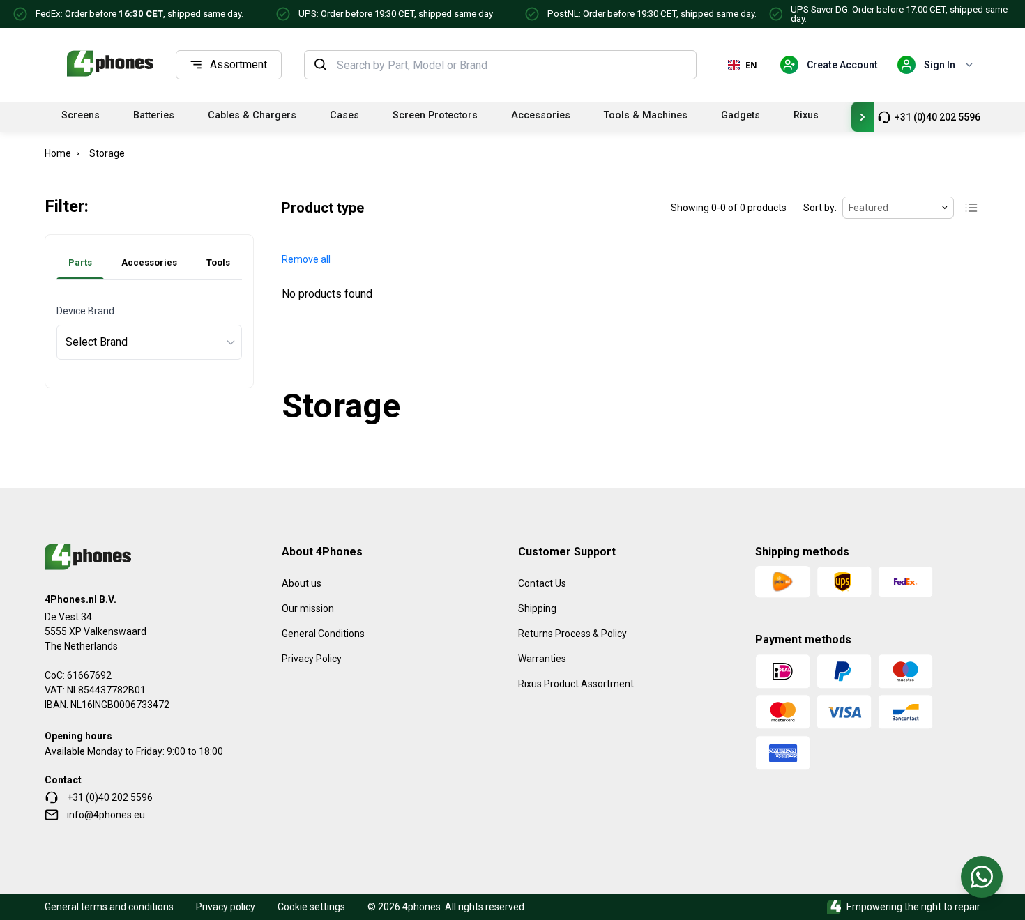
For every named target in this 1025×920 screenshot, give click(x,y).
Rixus (806, 115)
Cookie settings (311, 906)
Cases (344, 115)
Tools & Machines (646, 115)
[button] (306, 259)
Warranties (542, 658)
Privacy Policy (312, 658)
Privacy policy (225, 906)
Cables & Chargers (252, 115)
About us (301, 583)
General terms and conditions (109, 906)
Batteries (153, 115)
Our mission (308, 608)
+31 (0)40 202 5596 (937, 117)
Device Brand (85, 310)
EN (751, 64)
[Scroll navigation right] (862, 117)
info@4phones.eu (106, 814)
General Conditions (323, 633)
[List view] (971, 208)
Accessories (540, 115)
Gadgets (740, 115)
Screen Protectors (435, 115)
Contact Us (542, 583)
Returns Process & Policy (572, 633)
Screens (80, 115)
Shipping (537, 608)
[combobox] (512, 65)
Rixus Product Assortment (576, 683)
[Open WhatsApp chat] (982, 877)
